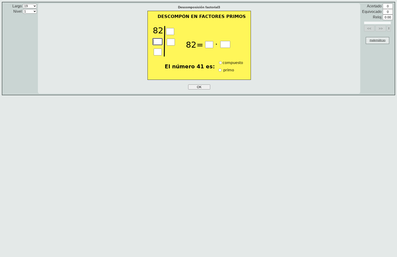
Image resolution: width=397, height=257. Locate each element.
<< (369, 28)
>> (381, 28)
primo (228, 70)
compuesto (233, 63)
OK (199, 87)
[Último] (389, 28)
